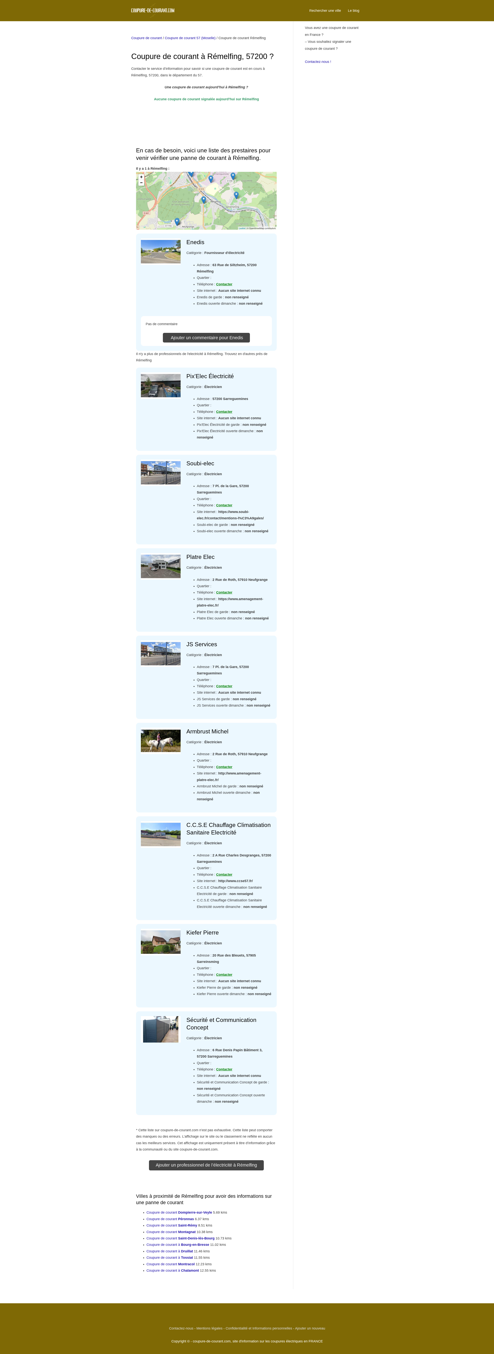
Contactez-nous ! (318, 62)
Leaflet (242, 228)
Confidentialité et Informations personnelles (259, 1328)
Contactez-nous (181, 1328)
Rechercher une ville (325, 11)
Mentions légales (209, 1328)
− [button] (141, 182)
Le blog (353, 11)
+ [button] (141, 177)
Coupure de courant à (177, 1245)
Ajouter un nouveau (310, 1328)
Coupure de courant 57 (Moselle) (190, 38)
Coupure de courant (146, 38)
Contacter (224, 284)
